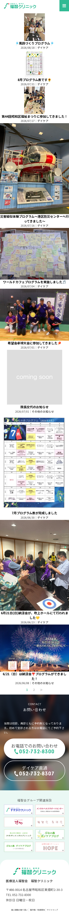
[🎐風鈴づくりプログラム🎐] (34, 38)
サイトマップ (52, 909)
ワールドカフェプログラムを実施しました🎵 (34, 282)
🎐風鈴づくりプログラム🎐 (34, 43)
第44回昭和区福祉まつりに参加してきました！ (35, 116)
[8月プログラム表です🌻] (34, 75)
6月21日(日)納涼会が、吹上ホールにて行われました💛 (34, 615)
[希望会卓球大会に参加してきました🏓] (34, 338)
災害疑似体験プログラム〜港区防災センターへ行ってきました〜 (34, 218)
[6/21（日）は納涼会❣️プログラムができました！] (34, 669)
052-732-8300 (37, 751)
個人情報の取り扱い (19, 909)
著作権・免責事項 (37, 909)
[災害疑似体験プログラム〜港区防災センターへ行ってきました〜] (34, 212)
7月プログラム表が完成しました (34, 513)
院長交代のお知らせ (34, 407)
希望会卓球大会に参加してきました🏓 (34, 343)
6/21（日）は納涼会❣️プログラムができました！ (34, 676)
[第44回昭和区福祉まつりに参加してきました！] (34, 112)
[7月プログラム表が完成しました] (34, 508)
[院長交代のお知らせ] (34, 402)
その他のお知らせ (43, 411)
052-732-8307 (37, 773)
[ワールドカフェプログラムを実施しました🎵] (34, 277)
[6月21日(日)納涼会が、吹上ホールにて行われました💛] (34, 608)
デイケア (42, 47)
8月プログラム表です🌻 (34, 79)
